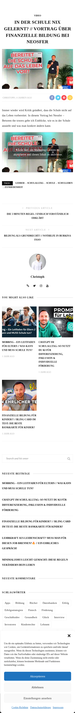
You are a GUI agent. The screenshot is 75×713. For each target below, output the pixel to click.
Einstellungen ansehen (38, 698)
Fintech (32, 610)
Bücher (33, 602)
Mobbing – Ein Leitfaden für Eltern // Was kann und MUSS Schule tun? (18, 346)
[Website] (28, 286)
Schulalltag (35, 183)
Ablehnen (37, 687)
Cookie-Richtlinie (20, 707)
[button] (69, 636)
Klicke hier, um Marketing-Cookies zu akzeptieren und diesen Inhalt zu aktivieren (37, 152)
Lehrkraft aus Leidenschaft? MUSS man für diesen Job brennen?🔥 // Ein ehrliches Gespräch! (34, 543)
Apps (7, 602)
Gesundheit (31, 617)
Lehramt (44, 624)
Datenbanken (50, 602)
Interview (59, 617)
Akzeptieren (37, 676)
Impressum (58, 707)
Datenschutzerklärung (40, 707)
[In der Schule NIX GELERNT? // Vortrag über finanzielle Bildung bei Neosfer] (37, 68)
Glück (45, 617)
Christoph (9, 97)
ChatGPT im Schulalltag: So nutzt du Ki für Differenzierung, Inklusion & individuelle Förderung (54, 354)
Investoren (10, 624)
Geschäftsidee (12, 617)
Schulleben (65, 183)
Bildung (19, 602)
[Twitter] (34, 286)
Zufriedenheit (14, 187)
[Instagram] (41, 286)
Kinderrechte (28, 624)
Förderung (47, 610)
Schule (50, 183)
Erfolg (65, 602)
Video (37, 15)
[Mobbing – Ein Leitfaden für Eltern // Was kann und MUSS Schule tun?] (19, 321)
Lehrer (20, 183)
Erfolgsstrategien (14, 610)
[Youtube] (47, 286)
